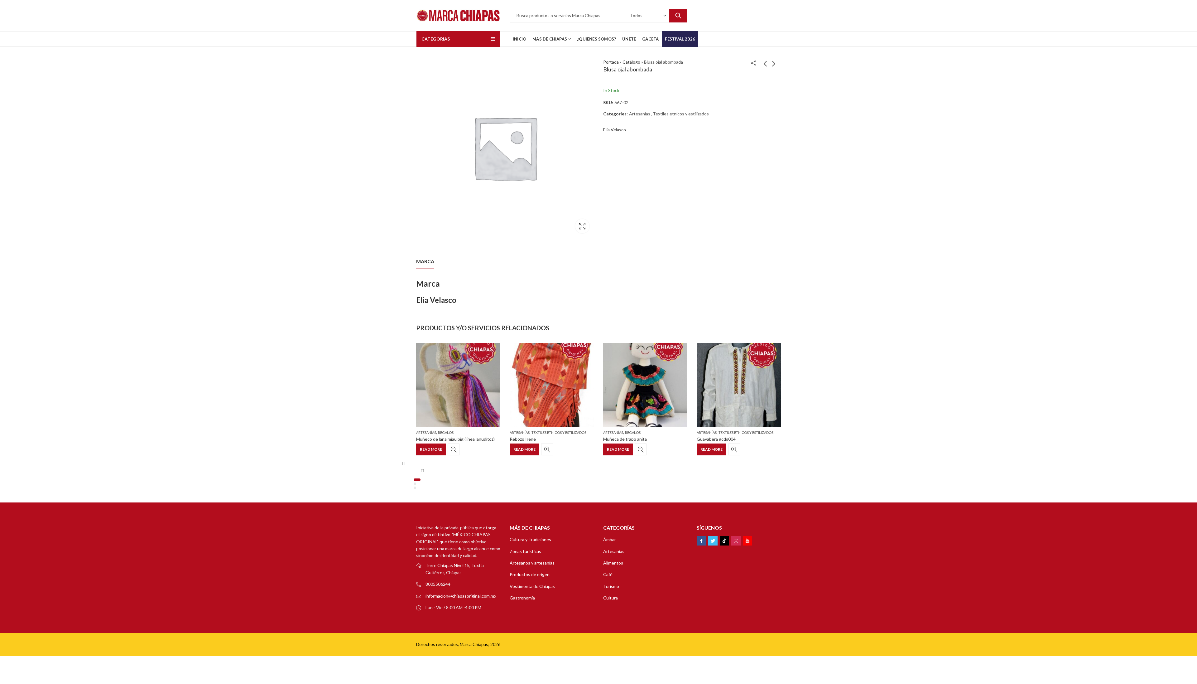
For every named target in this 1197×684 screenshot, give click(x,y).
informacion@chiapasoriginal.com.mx (460, 596)
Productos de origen (530, 574)
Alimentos (613, 562)
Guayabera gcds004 (716, 439)
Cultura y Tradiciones (530, 539)
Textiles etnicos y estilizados (681, 113)
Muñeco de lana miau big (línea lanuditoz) (455, 439)
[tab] (425, 261)
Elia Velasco (614, 129)
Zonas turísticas (525, 551)
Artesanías (639, 113)
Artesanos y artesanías (532, 562)
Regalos (446, 432)
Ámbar (609, 539)
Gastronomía (522, 597)
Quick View (453, 449)
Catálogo (631, 62)
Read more (431, 449)
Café (608, 574)
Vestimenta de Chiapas (532, 586)
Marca (425, 261)
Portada (611, 62)
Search (678, 15)
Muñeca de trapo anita (625, 439)
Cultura (610, 597)
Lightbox (582, 226)
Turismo (611, 586)
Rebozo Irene (523, 439)
